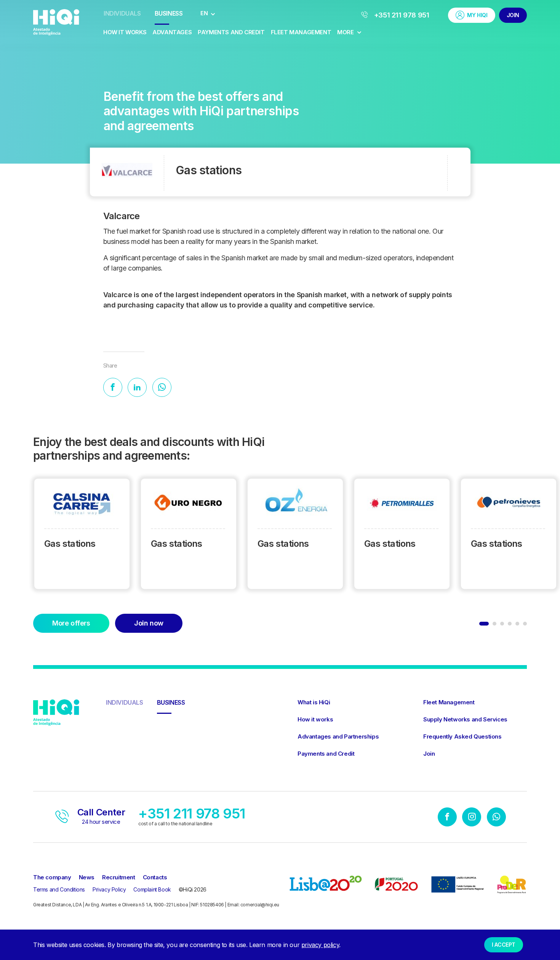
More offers (71, 623)
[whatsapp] (496, 817)
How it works (124, 32)
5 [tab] (517, 624)
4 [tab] (510, 624)
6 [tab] (525, 624)
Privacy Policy (109, 889)
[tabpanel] (82, 535)
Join (513, 15)
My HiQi (477, 15)
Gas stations (70, 543)
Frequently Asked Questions (462, 736)
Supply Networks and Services (465, 719)
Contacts (155, 877)
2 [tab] (494, 624)
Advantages (172, 32)
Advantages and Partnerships (338, 736)
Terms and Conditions (59, 889)
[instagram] (471, 817)
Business (169, 13)
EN (204, 13)
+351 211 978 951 (400, 15)
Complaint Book (152, 889)
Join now (148, 623)
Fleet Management (301, 32)
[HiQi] (56, 21)
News (86, 877)
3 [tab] (502, 624)
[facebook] (447, 817)
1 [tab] (484, 624)
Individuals (122, 13)
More (346, 32)
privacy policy (320, 945)
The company (52, 877)
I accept (503, 944)
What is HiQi (314, 702)
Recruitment (118, 877)
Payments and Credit (231, 32)
